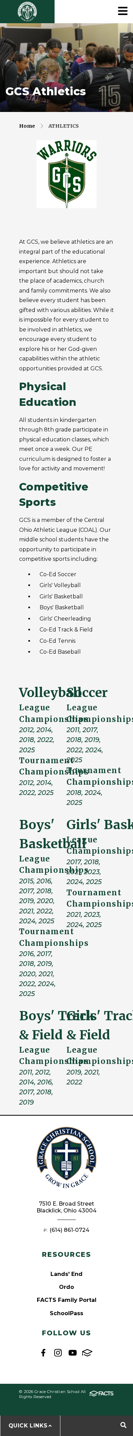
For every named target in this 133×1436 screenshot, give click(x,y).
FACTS (87, 1352)
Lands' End (66, 1274)
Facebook (43, 1352)
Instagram (58, 1352)
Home (27, 126)
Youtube (73, 1352)
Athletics (63, 126)
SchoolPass (66, 1313)
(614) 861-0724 (69, 1230)
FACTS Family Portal (67, 1300)
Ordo (66, 1287)
